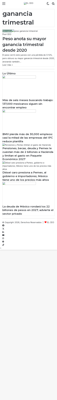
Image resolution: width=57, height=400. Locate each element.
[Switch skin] (47, 4)
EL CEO (50, 222)
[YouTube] (3, 235)
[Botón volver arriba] (0, 248)
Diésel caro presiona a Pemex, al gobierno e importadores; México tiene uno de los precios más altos (25, 176)
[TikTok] (3, 245)
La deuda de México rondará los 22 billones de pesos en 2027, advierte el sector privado (28, 210)
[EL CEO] (28, 3)
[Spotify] (3, 241)
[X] (3, 229)
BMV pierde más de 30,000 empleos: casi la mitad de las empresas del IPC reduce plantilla (27, 138)
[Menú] (3, 4)
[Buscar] (53, 4)
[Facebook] (3, 225)
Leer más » (7, 65)
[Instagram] (3, 238)
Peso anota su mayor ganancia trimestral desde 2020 (24, 44)
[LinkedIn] (3, 232)
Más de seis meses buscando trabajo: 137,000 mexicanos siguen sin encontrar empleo (27, 104)
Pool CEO (6, 34)
